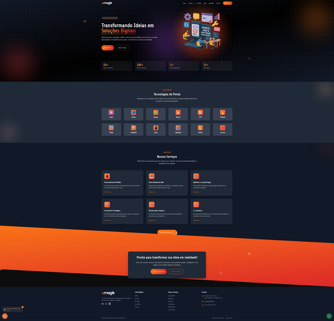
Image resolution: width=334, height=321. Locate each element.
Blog (205, 3)
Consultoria (171, 304)
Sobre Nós (211, 3)
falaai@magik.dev (209, 301)
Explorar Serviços (175, 271)
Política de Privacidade (217, 318)
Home (184, 3)
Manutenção (171, 307)
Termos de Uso (228, 318)
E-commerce (171, 310)
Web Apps (171, 298)
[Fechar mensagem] (23, 307)
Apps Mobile (171, 296)
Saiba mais (107, 192)
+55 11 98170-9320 (209, 305)
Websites (170, 301)
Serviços (137, 298)
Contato (218, 3)
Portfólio (199, 3)
